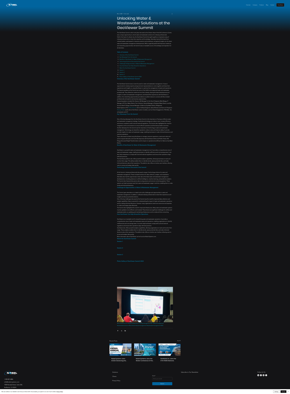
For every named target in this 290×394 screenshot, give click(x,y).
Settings (276, 391)
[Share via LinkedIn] (125, 330)
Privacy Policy (59, 391)
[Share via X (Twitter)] (121, 330)
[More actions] (172, 14)
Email (153, 375)
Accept (283, 391)
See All (178, 340)
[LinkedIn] (258, 375)
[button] (255, 5)
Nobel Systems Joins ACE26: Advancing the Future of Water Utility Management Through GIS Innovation (120, 360)
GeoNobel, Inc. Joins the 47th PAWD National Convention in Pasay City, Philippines (168, 360)
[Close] (288, 391)
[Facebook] (261, 375)
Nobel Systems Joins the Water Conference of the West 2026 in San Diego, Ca (145, 360)
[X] (266, 375)
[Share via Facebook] (117, 330)
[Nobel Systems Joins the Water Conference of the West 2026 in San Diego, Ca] (145, 349)
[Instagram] (263, 375)
